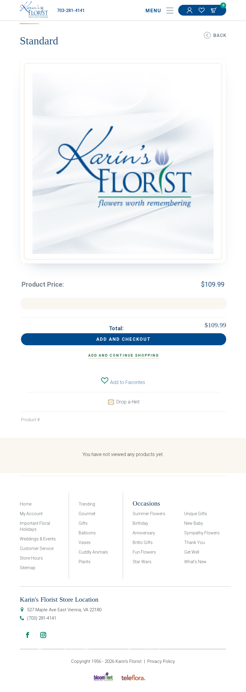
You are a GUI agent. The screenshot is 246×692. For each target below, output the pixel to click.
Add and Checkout (123, 339)
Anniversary (144, 532)
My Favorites (202, 10)
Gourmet (87, 513)
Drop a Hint (128, 402)
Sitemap (27, 567)
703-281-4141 (71, 10)
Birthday (140, 523)
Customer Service (36, 548)
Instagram (43, 635)
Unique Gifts (195, 513)
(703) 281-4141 (41, 618)
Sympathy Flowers (202, 532)
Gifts (83, 523)
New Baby (193, 523)
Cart (214, 10)
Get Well (191, 552)
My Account (190, 10)
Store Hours (31, 558)
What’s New (195, 561)
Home (26, 504)
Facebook (28, 635)
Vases (85, 542)
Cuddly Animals (93, 552)
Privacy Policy (161, 661)
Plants (85, 561)
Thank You (194, 542)
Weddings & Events (38, 538)
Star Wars (142, 561)
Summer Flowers (149, 513)
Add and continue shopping (123, 355)
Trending (87, 504)
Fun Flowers (144, 552)
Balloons (87, 532)
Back (219, 35)
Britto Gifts (143, 542)
